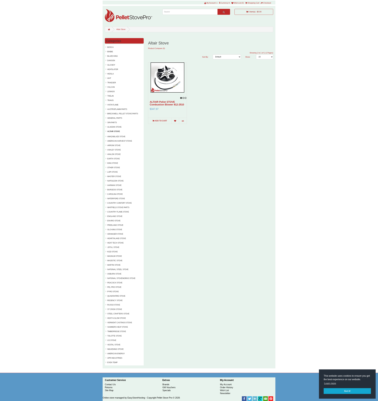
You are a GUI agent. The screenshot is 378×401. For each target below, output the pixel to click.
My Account (226, 384)
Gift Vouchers (169, 387)
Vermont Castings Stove (119, 323)
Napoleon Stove (115, 181)
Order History (226, 387)
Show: (247, 57)
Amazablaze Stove (116, 137)
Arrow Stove (113, 145)
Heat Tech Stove (115, 243)
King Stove (112, 163)
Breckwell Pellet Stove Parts (122, 114)
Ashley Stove (114, 150)
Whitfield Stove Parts (118, 207)
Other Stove (113, 168)
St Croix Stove (114, 309)
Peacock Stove (114, 283)
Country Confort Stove (119, 203)
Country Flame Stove (118, 212)
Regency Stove (115, 300)
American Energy (116, 354)
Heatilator (112, 69)
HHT (109, 78)
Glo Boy (111, 65)
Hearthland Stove (116, 238)
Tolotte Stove (114, 336)
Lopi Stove (112, 172)
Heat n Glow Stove (116, 318)
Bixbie (110, 52)
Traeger (111, 83)
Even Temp (112, 362)
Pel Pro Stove (114, 287)
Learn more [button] (330, 383)
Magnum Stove (114, 256)
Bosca (110, 47)
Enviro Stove (113, 221)
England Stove (114, 216)
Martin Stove (113, 265)
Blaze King (112, 56)
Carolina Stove (115, 194)
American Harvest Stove (119, 141)
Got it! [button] (347, 391)
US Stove (111, 340)
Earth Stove (113, 159)
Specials (166, 390)
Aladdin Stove (114, 127)
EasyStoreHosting (136, 397)
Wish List (224, 390)
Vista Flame (112, 105)
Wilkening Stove (115, 349)
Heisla (110, 74)
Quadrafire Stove (116, 296)
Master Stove (114, 176)
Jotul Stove (113, 247)
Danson (111, 61)
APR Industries (114, 358)
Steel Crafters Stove (118, 314)
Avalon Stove (114, 154)
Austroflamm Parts (117, 109)
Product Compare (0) (156, 48)
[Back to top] (368, 391)
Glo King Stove (114, 230)
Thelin (110, 96)
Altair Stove (121, 29)
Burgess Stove (114, 190)
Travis (110, 100)
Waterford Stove (116, 199)
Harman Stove (114, 185)
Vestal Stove (113, 345)
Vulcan (111, 87)
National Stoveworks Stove (121, 278)
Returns (109, 387)
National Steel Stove (117, 269)
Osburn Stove (114, 274)
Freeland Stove (115, 225)
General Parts (114, 118)
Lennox (111, 92)
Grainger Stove (115, 234)
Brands (165, 384)
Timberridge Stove (116, 331)
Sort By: (205, 57)
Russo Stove (113, 305)
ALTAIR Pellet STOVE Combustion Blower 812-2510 (167, 103)
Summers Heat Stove (117, 327)
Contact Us (110, 384)
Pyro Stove (113, 292)
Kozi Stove (112, 252)
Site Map (109, 390)
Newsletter (225, 393)
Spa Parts (112, 123)
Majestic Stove (114, 261)
